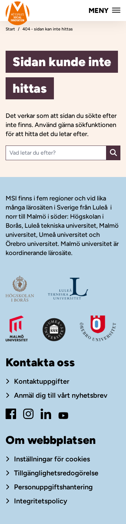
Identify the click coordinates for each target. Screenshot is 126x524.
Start (10, 29)
